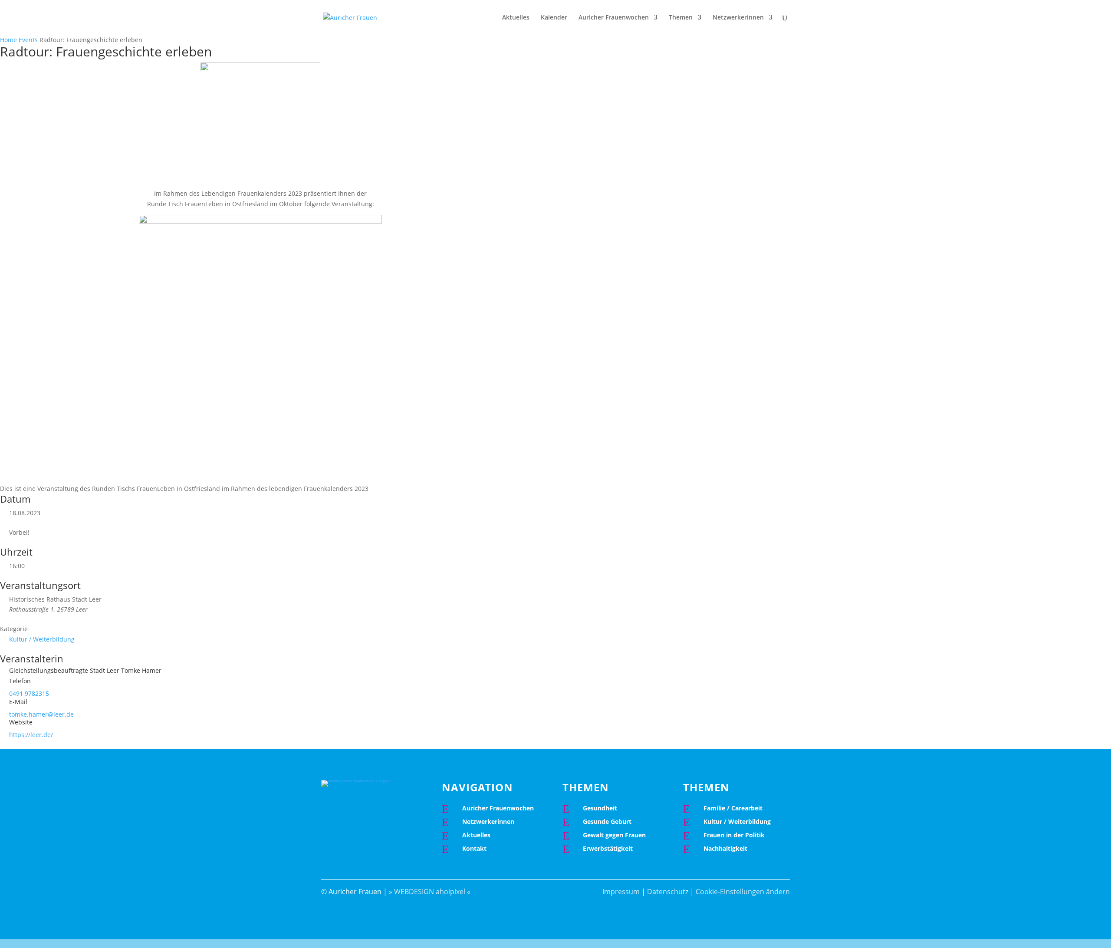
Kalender (554, 17)
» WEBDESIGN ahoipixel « (429, 891)
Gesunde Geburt (607, 821)
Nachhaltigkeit (725, 848)
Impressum (621, 891)
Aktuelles (515, 17)
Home (9, 40)
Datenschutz (667, 891)
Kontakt (474, 848)
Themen (681, 17)
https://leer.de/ (31, 735)
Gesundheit (600, 808)
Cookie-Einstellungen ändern (743, 891)
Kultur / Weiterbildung (42, 639)
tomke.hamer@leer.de (41, 714)
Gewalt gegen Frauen (614, 835)
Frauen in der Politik (734, 835)
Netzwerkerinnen (738, 17)
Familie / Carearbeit (733, 808)
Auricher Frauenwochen (614, 17)
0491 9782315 (29, 693)
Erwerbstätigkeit (608, 848)
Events (28, 40)
